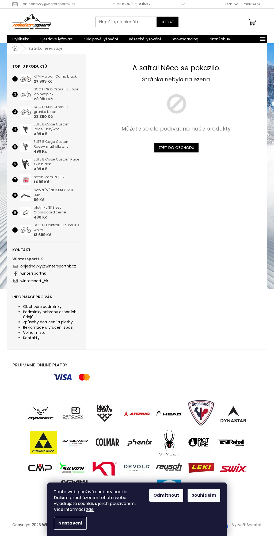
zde (90, 509)
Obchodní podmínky (131, 4)
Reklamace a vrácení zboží (48, 327)
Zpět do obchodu (176, 147)
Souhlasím (204, 495)
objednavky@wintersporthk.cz (48, 266)
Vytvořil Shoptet (247, 524)
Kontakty (31, 337)
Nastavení (70, 523)
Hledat (167, 22)
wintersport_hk (34, 281)
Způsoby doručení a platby (48, 322)
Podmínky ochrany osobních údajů (50, 314)
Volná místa (34, 332)
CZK (229, 4)
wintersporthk (33, 273)
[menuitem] (21, 39)
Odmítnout (166, 495)
